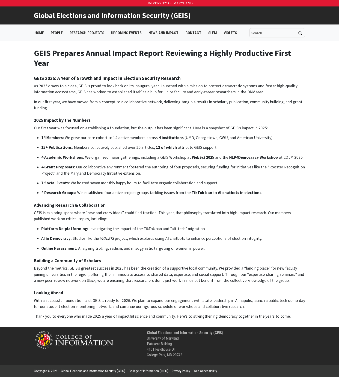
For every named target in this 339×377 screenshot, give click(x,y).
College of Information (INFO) (148, 371)
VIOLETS (230, 33)
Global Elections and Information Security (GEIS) (112, 15)
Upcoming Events (126, 33)
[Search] (300, 33)
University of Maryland (169, 3)
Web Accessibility (205, 371)
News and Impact (163, 33)
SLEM (212, 33)
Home (39, 33)
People (57, 33)
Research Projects (87, 33)
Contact (193, 33)
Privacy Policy (181, 371)
